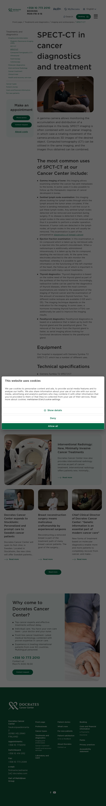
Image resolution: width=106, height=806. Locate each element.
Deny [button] (53, 418)
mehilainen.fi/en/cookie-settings (43, 399)
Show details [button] (54, 410)
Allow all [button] (53, 426)
